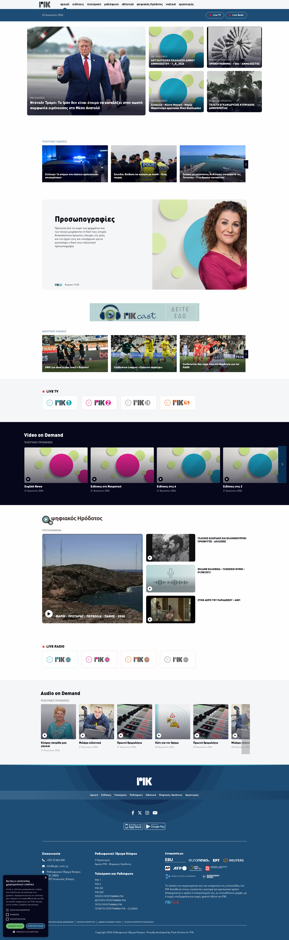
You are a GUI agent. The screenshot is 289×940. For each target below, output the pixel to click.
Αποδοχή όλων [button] (15, 926)
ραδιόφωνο (111, 4)
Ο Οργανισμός (102, 860)
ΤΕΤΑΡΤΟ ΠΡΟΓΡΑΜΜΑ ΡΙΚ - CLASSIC (116, 909)
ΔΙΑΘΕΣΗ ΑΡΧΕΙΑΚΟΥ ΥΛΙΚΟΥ (109, 922)
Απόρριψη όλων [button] (35, 926)
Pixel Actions (178, 932)
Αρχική (94, 795)
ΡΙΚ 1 (98, 880)
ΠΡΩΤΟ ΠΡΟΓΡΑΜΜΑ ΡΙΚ (109, 896)
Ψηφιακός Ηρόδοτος (170, 795)
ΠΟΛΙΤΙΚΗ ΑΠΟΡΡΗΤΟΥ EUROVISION (139, 922)
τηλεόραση (94, 4)
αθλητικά (128, 4)
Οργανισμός (192, 795)
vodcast (171, 4)
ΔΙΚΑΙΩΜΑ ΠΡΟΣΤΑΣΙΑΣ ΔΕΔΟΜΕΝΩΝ (59, 922)
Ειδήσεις (106, 795)
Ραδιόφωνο (136, 795)
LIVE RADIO (55, 646)
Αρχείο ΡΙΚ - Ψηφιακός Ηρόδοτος (113, 864)
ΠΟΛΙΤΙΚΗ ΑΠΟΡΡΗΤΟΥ (86, 922)
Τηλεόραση (120, 795)
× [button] (45, 878)
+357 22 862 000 (56, 860)
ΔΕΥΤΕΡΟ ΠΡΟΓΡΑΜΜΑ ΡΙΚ (110, 900)
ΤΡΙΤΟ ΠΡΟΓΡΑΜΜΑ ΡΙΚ (108, 905)
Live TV (52, 391)
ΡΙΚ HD (99, 888)
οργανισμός (186, 4)
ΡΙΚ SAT (99, 892)
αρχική (64, 4)
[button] (7, 910)
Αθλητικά (151, 795)
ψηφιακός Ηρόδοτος (150, 4)
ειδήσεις (78, 4)
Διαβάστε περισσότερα (28, 904)
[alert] (25, 906)
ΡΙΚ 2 (98, 884)
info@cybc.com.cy (57, 866)
